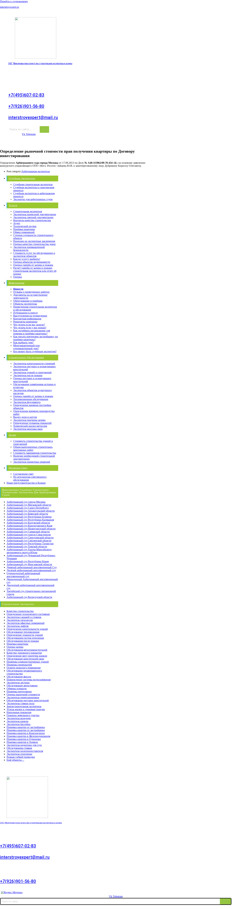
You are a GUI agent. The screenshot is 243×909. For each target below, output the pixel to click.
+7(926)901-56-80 (26, 106)
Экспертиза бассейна (18, 724)
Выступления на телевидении (30, 315)
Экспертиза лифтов (18, 626)
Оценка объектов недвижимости (31, 262)
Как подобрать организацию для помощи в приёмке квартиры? (31, 332)
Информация (53, 142)
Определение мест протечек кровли (27, 655)
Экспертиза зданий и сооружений (32, 372)
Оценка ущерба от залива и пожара (33, 265)
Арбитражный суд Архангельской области (31, 510)
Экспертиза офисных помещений (25, 623)
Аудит (109, 142)
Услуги (36, 142)
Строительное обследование (83, 142)
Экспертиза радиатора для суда (24, 745)
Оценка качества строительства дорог (34, 244)
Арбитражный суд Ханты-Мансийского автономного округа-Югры (29, 551)
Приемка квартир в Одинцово (24, 739)
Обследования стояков (19, 748)
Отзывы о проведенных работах (31, 291)
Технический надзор (24, 226)
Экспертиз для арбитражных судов (33, 199)
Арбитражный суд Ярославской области (29, 564)
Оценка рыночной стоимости (23, 694)
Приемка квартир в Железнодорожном (28, 736)
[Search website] (225, 142)
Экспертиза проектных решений (31, 461)
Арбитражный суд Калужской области (28, 522)
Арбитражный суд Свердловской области (30, 537)
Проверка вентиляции (19, 691)
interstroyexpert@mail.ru (33, 117)
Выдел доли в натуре (25, 417)
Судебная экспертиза (22, 178)
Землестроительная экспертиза (24, 706)
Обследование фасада (19, 676)
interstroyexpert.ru (9, 7)
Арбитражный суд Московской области (29, 504)
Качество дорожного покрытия (24, 652)
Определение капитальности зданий (27, 629)
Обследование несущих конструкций (28, 700)
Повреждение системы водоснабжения (29, 679)
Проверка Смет (127, 142)
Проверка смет (18, 468)
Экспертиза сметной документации (33, 217)
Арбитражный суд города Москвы (26, 501)
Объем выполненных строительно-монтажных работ (33, 448)
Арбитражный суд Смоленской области (29, 540)
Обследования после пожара (23, 641)
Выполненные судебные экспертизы (163, 142)
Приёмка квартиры (24, 229)
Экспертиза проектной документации (34, 214)
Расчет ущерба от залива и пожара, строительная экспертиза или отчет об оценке (34, 271)
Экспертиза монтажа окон (28, 429)
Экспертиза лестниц (18, 682)
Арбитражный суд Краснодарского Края (29, 525)
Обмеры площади (17, 688)
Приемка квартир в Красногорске (26, 733)
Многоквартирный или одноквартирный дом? (26, 347)
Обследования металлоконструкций (27, 649)
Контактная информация (27, 318)
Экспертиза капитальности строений (34, 363)
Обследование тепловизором (23, 632)
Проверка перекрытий (19, 664)
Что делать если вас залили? (29, 324)
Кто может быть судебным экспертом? (35, 351)
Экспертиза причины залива (29, 420)
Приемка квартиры (17, 643)
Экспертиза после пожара (27, 375)
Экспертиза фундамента (26, 402)
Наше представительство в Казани (26, 482)
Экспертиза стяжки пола (20, 703)
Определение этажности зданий (25, 635)
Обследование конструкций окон (25, 658)
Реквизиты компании (25, 321)
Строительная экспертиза (204, 142)
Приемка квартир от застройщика (26, 727)
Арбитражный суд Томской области (27, 546)
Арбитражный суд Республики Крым (28, 561)
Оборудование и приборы (27, 300)
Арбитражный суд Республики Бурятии (29, 516)
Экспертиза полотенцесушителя (25, 751)
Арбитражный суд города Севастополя (29, 534)
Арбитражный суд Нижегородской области (31, 528)
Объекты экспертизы (25, 303)
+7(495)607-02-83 (26, 94)
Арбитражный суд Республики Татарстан (30, 543)
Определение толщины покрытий (32, 423)
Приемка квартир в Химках (22, 742)
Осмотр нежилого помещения (23, 667)
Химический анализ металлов (30, 426)
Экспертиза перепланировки (23, 697)
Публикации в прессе (25, 312)
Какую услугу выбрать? (26, 259)
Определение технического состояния (28, 614)
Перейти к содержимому (14, 1)
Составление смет (23, 474)
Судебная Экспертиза (14, 142)
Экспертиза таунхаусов (20, 620)
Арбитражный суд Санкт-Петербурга (28, 507)
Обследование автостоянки (22, 685)
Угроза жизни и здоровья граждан (26, 709)
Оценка (17, 276)
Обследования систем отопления (25, 638)
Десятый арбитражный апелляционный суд (31, 570)
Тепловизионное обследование (30, 399)
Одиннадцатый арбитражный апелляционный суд (23, 575)
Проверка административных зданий (28, 661)
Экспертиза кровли (17, 721)
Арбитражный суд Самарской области (28, 531)
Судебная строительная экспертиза (33, 184)
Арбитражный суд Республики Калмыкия (30, 519)
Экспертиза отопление (19, 754)
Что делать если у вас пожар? (29, 327)
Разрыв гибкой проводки (21, 757)
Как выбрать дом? (23, 342)
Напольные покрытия (19, 712)
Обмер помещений (24, 232)
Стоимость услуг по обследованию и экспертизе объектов (34, 254)
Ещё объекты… (15, 760)
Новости (18, 289)
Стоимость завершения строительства (34, 453)
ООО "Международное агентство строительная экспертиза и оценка (40, 63)
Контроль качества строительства (32, 220)
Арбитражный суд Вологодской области (29, 597)
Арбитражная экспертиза (35, 171)
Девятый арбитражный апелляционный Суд (32, 567)
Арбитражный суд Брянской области (27, 513)
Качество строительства (20, 611)
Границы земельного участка (23, 715)
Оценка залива (15, 646)
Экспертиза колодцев (19, 718)
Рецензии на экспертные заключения (34, 241)
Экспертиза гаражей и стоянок (24, 617)
